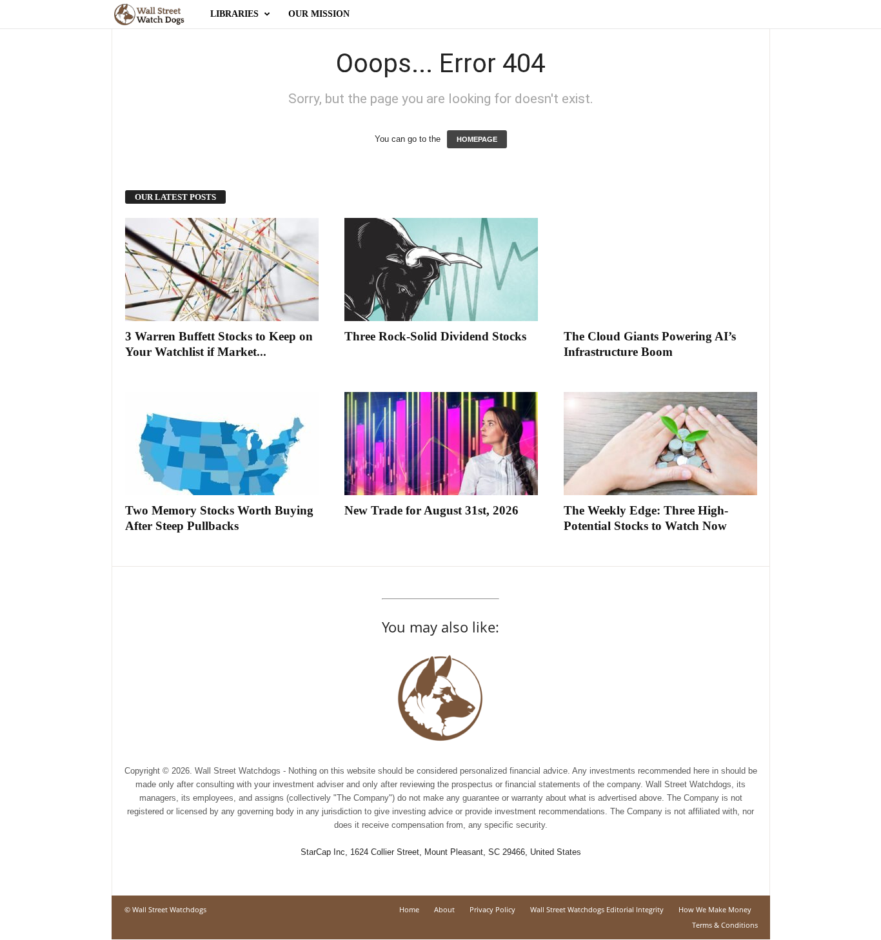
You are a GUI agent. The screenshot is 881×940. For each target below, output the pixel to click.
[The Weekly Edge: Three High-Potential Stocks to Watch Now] (660, 443)
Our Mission (319, 14)
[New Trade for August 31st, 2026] (441, 443)
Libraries (234, 14)
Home (409, 909)
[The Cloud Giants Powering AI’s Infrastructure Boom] (660, 269)
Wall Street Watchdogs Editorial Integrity (597, 909)
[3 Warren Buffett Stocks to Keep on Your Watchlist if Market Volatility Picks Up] (222, 269)
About (444, 909)
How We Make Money (714, 909)
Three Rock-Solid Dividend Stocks (435, 336)
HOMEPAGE (477, 139)
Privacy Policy (492, 909)
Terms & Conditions (725, 925)
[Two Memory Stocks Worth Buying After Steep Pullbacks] (222, 443)
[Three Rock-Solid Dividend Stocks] (441, 269)
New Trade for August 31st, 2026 (431, 510)
